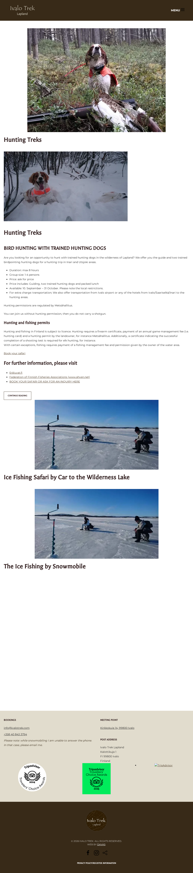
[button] (177, 10)
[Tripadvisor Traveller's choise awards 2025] (96, 778)
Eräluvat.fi (15, 372)
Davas (101, 844)
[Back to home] (22, 10)
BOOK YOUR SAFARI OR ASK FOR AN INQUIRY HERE (44, 381)
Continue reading (17, 395)
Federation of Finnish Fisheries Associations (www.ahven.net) (49, 377)
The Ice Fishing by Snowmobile (45, 566)
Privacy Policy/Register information (96, 863)
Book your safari (14, 353)
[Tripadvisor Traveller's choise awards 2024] (32, 777)
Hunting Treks (23, 139)
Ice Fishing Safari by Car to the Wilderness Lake (67, 477)
